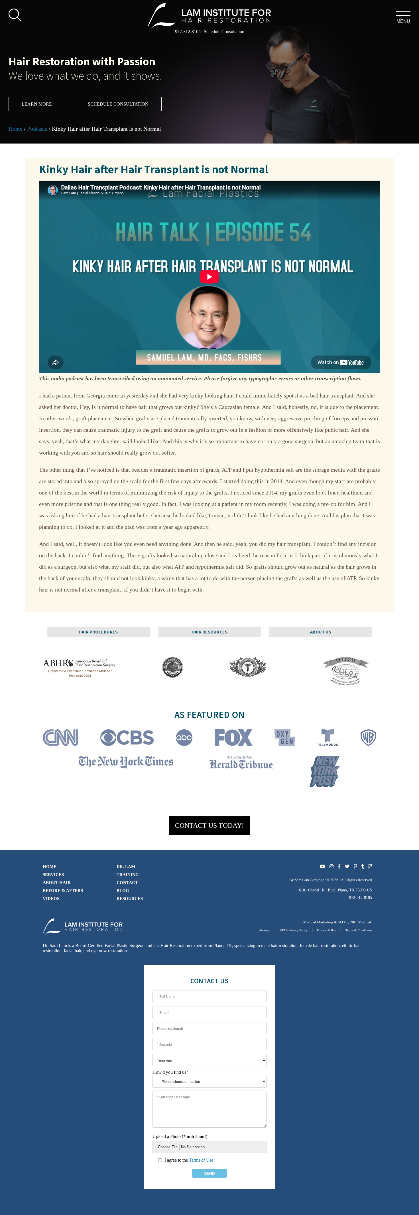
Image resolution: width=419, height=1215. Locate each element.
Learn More (37, 104)
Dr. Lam (126, 866)
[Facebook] (339, 866)
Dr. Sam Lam (55, 945)
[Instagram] (331, 866)
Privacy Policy (326, 930)
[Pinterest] (355, 866)
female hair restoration (320, 945)
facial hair (72, 950)
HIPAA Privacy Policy (293, 930)
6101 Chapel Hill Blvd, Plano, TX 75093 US (335, 890)
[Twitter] (347, 866)
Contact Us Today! (209, 825)
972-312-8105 (188, 31)
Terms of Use (201, 1160)
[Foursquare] (370, 866)
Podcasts (37, 129)
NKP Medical (360, 922)
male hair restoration (279, 945)
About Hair (57, 882)
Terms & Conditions (358, 930)
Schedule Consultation (224, 31)
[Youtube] (322, 866)
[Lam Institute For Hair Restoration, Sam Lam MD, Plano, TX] (210, 15)
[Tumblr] (362, 866)
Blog (123, 890)
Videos (51, 898)
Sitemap (264, 930)
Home (16, 129)
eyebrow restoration (109, 950)
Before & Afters (63, 890)
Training (128, 874)
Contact (127, 882)
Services (53, 874)
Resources (130, 898)
